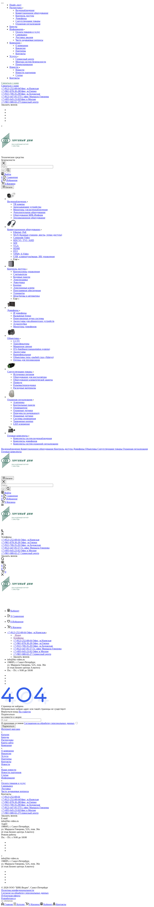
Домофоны (21, 18)
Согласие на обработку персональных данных (25, 893)
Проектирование (24, 64)
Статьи (19, 75)
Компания (6, 745)
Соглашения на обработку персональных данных (49, 723)
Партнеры (20, 51)
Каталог (5, 734)
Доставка (6, 788)
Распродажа (7, 740)
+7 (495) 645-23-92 (18, 99)
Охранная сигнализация (27, 24)
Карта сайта (7, 742)
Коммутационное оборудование (31, 13)
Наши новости (8, 769)
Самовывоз (21, 34)
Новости (19, 70)
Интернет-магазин (10, 729)
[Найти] (8, 170)
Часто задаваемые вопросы (29, 40)
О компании (21, 45)
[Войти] (2, 562)
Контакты (20, 53)
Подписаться (8, 726)
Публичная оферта (10, 895)
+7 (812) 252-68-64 (20, 88)
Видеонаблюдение (24, 10)
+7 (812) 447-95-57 (25, 96)
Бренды (5, 737)
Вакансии (20, 48)
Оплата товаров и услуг (27, 32)
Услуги (4, 756)
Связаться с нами (10, 83)
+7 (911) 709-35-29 (20, 94)
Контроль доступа (24, 15)
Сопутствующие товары (27, 21)
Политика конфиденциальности (17, 890)
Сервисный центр (24, 59)
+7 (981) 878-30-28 (19, 91)
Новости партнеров (25, 72)
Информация (8, 778)
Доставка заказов (24, 37)
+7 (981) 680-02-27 (19, 102)
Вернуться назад (9, 711)
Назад (17, 635)
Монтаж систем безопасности (30, 61)
